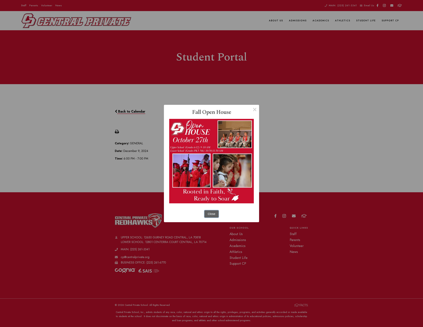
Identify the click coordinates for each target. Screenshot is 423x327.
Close (211, 214)
